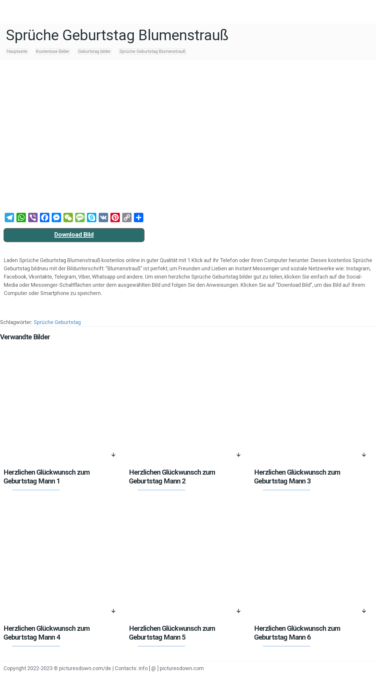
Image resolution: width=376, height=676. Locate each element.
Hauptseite (17, 51)
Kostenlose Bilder (52, 51)
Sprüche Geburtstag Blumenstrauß (153, 51)
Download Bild (74, 234)
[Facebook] (315, 669)
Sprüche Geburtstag (57, 322)
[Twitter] (330, 669)
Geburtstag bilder (94, 51)
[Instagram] (360, 669)
